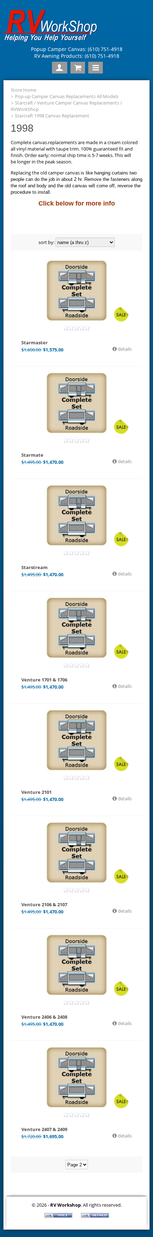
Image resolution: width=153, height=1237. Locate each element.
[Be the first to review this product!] (76, 327)
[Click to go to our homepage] (52, 41)
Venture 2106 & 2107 (44, 904)
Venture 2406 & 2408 (44, 1017)
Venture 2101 (36, 792)
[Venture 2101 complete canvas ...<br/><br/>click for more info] (76, 740)
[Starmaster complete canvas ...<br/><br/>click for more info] (76, 290)
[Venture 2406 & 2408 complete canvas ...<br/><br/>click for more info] (76, 965)
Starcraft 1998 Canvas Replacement (52, 115)
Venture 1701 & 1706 (44, 679)
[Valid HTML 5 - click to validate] (59, 1216)
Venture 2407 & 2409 (44, 1129)
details (124, 349)
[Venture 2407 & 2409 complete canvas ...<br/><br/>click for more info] (76, 1077)
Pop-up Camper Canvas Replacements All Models (66, 96)
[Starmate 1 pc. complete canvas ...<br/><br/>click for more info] (76, 403)
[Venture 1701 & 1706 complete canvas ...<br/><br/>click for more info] (76, 628)
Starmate (32, 455)
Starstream (34, 567)
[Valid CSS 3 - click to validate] (95, 1216)
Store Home (23, 90)
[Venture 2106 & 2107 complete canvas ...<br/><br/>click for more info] (76, 852)
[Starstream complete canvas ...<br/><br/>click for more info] (76, 515)
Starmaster (34, 342)
